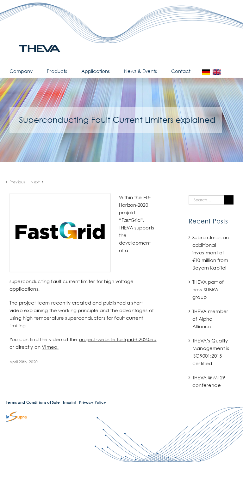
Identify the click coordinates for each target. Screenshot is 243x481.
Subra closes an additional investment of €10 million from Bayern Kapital (210, 252)
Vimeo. (50, 347)
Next (35, 182)
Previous (17, 182)
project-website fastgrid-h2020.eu (118, 339)
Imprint (69, 402)
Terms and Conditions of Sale (33, 402)
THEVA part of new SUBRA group (208, 289)
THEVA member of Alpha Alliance (210, 318)
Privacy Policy (92, 402)
